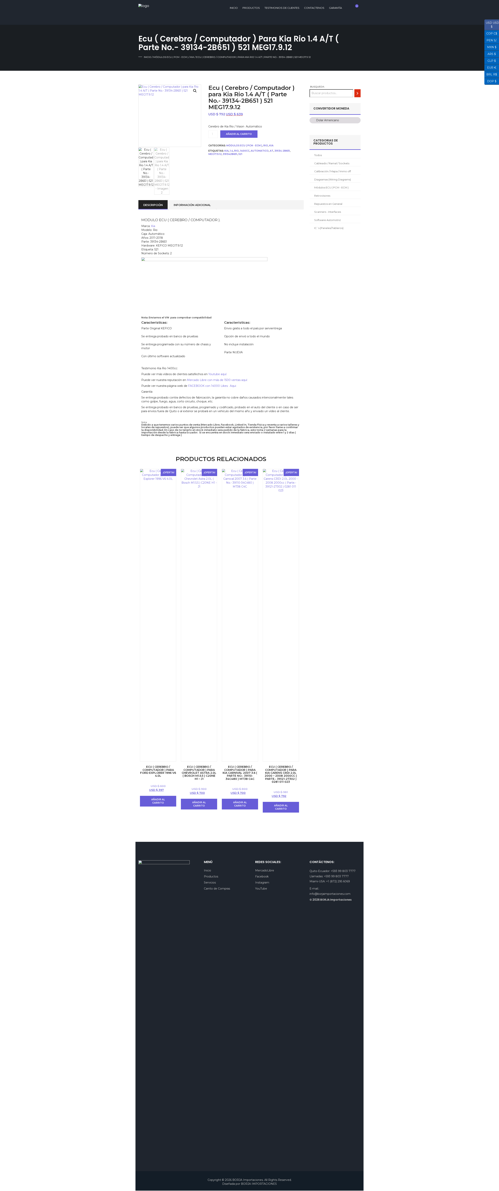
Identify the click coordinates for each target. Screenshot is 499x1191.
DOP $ (490, 81)
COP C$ (490, 33)
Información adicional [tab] (192, 205)
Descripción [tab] (153, 205)
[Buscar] (357, 93)
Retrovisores (322, 195)
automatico (260, 150)
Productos (251, 7)
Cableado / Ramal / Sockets (331, 163)
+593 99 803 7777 (343, 871)
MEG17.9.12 (215, 154)
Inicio (147, 57)
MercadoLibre (264, 870)
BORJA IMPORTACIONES (259, 1184)
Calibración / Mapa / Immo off (332, 171)
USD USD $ (491, 24)
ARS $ (490, 53)
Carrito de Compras (217, 888)
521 (240, 154)
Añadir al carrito (239, 134)
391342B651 (230, 154)
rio (236, 150)
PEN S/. (490, 40)
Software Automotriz (327, 220)
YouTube (261, 888)
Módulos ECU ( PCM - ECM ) (170, 57)
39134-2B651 (282, 150)
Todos (318, 155)
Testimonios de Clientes (282, 7)
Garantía (335, 7)
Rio (265, 145)
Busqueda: (317, 86)
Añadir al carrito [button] (158, 801)
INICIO (234, 7)
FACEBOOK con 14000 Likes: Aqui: (212, 386)
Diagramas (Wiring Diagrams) (332, 179)
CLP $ (490, 60)
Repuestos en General (328, 203)
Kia (192, 57)
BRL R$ (490, 74)
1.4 (231, 150)
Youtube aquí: (217, 374)
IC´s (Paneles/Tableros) (328, 228)
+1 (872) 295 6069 (338, 881)
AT (271, 150)
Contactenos (314, 7)
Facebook (262, 876)
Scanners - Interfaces (327, 211)
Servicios (210, 882)
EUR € (490, 67)
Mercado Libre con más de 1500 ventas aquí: (217, 380)
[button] (194, 90)
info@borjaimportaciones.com (330, 894)
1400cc (245, 150)
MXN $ (490, 47)
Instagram (262, 882)
